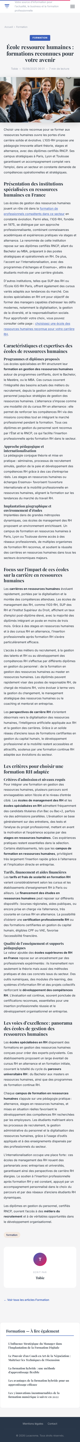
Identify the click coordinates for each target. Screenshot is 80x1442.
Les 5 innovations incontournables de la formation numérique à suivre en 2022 (34, 1395)
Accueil (8, 26)
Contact (52, 1423)
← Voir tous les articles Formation (26, 1300)
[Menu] (72, 6)
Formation (22, 26)
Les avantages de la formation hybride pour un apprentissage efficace (38, 1382)
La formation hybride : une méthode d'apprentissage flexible (31, 1370)
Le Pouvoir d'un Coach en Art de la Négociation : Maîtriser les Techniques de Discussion (39, 1358)
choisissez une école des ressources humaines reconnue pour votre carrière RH (39, 329)
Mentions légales (33, 1423)
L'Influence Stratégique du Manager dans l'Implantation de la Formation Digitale (35, 1345)
